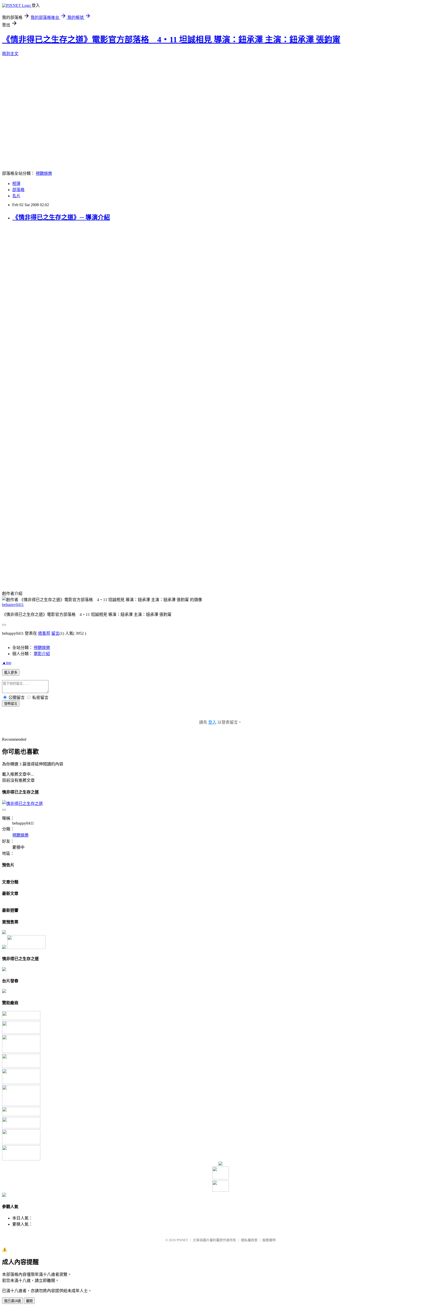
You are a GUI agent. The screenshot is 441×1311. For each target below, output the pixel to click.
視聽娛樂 (44, 173)
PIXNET (182, 1240)
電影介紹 (42, 654)
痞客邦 (44, 633)
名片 (16, 196)
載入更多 (10, 672)
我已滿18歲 (12, 1301)
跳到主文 (10, 53)
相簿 (16, 183)
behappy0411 (13, 604)
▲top (6, 662)
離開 (29, 1301)
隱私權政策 (249, 1240)
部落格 (18, 190)
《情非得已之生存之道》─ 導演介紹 (61, 217)
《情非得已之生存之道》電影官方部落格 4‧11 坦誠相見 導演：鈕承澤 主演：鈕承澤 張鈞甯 (171, 39)
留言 (55, 633)
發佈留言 (10, 704)
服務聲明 (269, 1240)
